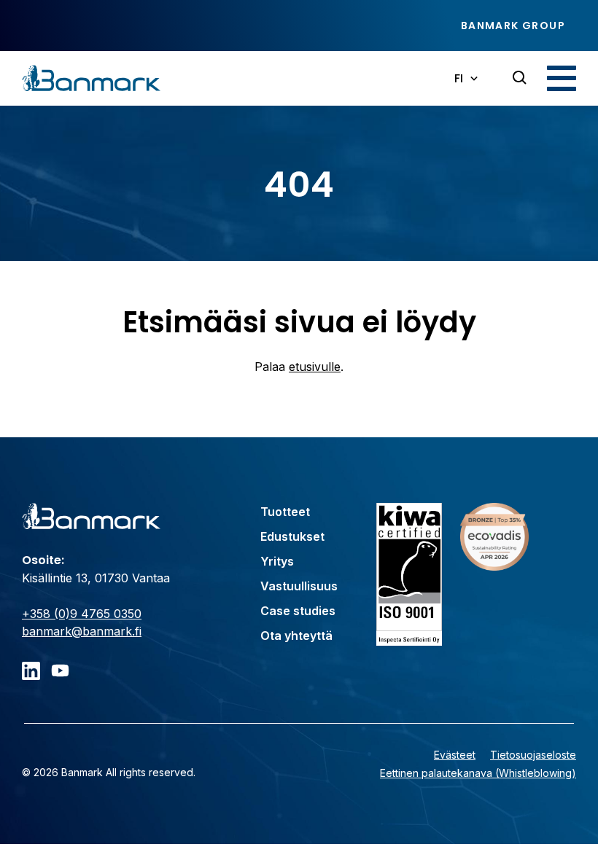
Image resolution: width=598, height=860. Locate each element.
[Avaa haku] (520, 78)
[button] (561, 78)
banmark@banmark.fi (81, 631)
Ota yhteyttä (296, 635)
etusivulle (315, 366)
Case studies (297, 610)
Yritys (277, 561)
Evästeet (454, 754)
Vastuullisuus (299, 586)
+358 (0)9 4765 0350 (81, 613)
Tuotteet (285, 511)
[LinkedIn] (31, 671)
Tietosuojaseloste (533, 754)
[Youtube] (60, 671)
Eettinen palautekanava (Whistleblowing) (478, 773)
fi (458, 78)
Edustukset (292, 536)
